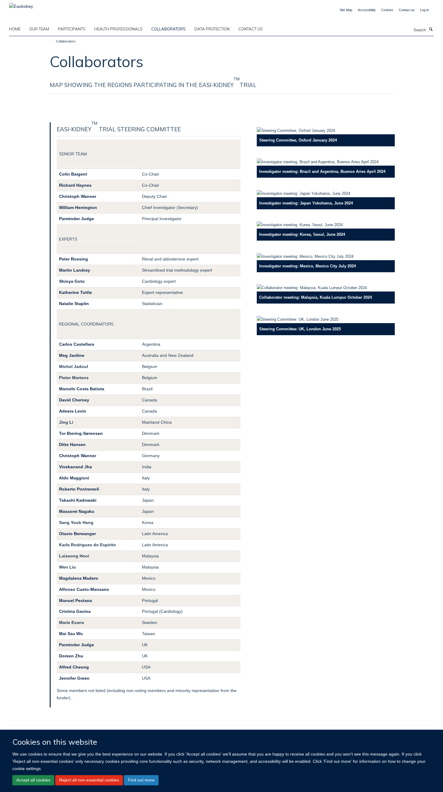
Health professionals (118, 29)
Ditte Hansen (72, 444)
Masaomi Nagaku (76, 511)
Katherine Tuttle (75, 292)
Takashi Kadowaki (77, 500)
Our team (39, 29)
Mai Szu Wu (71, 633)
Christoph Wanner (77, 196)
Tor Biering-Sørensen (81, 433)
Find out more (141, 780)
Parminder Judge (76, 218)
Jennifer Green (74, 678)
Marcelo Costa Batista (81, 388)
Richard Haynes (75, 185)
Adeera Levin (72, 411)
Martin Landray (74, 270)
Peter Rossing (73, 259)
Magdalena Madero (78, 578)
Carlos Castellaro (76, 344)
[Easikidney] (21, 4)
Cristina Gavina (75, 611)
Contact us (407, 10)
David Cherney (74, 400)
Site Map (346, 10)
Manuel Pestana (75, 600)
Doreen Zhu (71, 655)
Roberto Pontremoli (79, 489)
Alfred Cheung (74, 667)
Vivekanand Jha (75, 466)
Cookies (387, 10)
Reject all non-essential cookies (89, 780)
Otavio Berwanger (77, 533)
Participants (72, 29)
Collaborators (168, 29)
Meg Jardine (71, 355)
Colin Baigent (73, 174)
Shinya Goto (72, 281)
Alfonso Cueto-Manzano (84, 589)
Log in (424, 10)
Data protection (212, 29)
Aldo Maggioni (74, 478)
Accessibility (367, 10)
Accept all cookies (33, 780)
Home (14, 29)
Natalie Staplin (74, 303)
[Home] (50, 41)
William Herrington (78, 207)
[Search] (430, 29)
